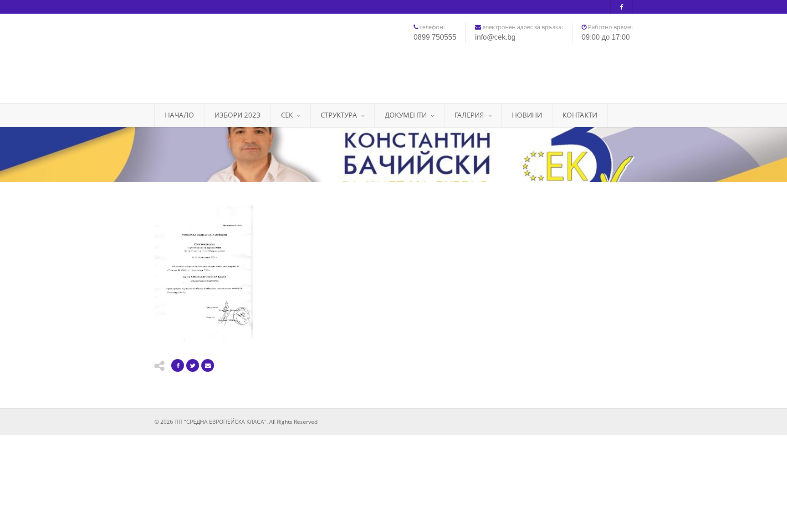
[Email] (207, 365)
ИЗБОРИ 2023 (238, 114)
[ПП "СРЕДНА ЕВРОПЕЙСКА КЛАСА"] (229, 55)
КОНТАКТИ (579, 114)
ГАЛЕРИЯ (469, 114)
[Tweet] (192, 365)
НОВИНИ (527, 114)
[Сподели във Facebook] (177, 365)
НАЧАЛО (179, 114)
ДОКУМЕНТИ (406, 114)
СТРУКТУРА (339, 114)
